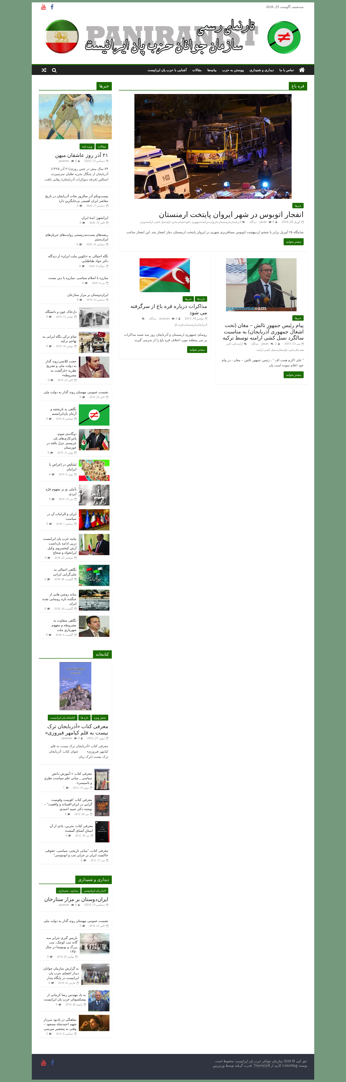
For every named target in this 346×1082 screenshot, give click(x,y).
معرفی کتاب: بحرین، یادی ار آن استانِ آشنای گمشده (71, 828)
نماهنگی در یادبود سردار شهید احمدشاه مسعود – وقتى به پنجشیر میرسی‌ (60, 1024)
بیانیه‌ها (212, 70)
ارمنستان (223, 222)
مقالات (197, 70)
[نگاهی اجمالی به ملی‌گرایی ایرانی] (94, 567)
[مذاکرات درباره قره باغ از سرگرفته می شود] (165, 261)
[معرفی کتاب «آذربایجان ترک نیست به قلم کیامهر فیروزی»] (75, 664)
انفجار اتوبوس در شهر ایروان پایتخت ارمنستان (231, 214)
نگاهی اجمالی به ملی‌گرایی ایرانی (64, 571)
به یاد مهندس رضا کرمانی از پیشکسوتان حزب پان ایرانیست (65, 997)
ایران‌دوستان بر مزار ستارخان (87, 294)
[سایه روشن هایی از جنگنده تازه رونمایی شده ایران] (94, 592)
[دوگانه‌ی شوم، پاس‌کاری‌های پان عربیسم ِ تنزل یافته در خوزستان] (94, 431)
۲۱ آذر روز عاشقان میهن (81, 154)
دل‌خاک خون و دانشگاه (60, 311)
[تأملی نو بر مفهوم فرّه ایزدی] (94, 487)
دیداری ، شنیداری (68, 891)
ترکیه (205, 222)
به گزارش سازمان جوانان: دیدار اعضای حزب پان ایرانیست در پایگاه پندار (61, 973)
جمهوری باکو (193, 222)
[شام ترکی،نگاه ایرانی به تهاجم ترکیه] (94, 334)
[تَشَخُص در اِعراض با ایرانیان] (94, 462)
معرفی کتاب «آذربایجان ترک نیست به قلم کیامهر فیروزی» (76, 729)
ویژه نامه (87, 146)
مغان (280, 350)
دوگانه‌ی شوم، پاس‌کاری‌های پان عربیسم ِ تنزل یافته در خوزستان (61, 440)
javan (263, 222)
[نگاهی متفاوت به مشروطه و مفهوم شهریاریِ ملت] (94, 618)
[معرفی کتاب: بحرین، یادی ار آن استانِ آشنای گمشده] (102, 823)
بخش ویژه (100, 718)
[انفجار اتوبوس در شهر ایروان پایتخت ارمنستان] (213, 96)
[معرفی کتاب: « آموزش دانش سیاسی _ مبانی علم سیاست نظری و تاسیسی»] (101, 771)
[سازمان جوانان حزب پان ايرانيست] (302, 70)
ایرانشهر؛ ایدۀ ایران (94, 217)
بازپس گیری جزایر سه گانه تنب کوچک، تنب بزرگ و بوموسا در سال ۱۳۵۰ (61, 944)
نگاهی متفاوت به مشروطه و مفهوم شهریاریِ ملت (64, 625)
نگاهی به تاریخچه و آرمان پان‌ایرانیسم (63, 411)
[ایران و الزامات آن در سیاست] (94, 511)
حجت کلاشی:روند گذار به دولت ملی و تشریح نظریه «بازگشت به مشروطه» (60, 368)
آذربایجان (235, 222)
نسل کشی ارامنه (156, 222)
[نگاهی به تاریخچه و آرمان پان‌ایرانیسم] (94, 407)
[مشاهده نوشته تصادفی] (44, 70)
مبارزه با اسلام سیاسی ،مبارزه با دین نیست (78, 277)
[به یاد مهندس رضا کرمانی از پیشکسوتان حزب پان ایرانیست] (98, 992)
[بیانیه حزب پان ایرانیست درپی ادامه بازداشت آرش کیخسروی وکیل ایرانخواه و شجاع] (94, 536)
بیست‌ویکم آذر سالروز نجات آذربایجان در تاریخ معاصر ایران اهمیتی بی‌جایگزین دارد (76, 198)
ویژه (142, 222)
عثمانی (181, 222)
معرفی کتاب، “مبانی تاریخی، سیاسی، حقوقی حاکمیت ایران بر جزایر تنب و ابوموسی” (76, 852)
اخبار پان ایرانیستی (95, 891)
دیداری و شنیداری (261, 70)
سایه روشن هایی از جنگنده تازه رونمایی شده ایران (59, 599)
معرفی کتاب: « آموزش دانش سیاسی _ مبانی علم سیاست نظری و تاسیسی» (68, 778)
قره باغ (171, 222)
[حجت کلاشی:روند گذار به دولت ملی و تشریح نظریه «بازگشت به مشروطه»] (94, 359)
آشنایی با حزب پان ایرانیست (167, 70)
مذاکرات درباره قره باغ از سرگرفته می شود (168, 309)
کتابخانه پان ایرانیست (62, 718)
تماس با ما (286, 70)
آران (240, 344)
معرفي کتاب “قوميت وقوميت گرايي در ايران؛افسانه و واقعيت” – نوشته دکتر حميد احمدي (68, 804)
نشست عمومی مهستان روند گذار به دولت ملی (76, 392)
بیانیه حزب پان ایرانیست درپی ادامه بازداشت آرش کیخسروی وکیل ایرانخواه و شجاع (59, 545)
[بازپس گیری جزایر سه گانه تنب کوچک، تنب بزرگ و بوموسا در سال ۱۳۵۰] (94, 935)
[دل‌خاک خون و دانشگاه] (94, 309)
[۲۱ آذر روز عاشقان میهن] (75, 96)
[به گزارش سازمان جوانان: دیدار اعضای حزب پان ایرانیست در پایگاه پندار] (95, 966)
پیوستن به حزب (233, 70)
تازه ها (201, 299)
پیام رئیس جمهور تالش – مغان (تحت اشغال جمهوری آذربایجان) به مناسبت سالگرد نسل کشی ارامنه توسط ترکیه (263, 331)
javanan (164, 318)
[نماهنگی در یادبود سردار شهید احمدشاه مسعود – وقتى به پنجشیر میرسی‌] (94, 1017)
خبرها (298, 206)
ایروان (213, 222)
